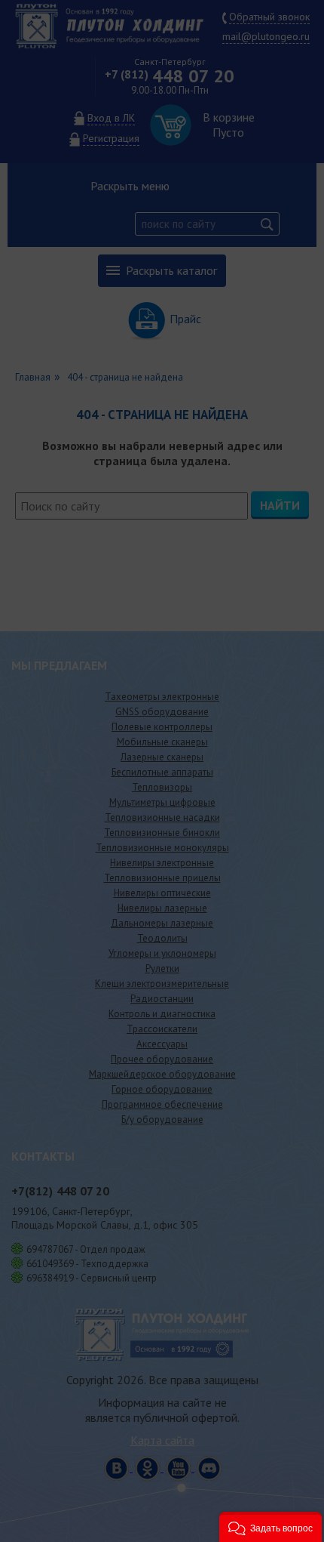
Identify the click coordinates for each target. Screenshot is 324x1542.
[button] (270, 1527)
